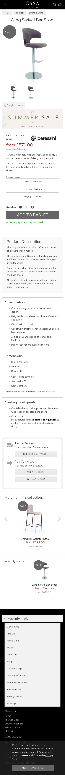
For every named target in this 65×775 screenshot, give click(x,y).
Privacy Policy (14, 689)
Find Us (11, 633)
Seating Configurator (43, 419)
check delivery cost (36, 454)
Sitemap (11, 703)
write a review (36, 478)
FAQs (10, 647)
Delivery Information (17, 675)
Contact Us (13, 626)
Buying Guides (14, 696)
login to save (15, 105)
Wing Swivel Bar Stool (44, 584)
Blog (9, 661)
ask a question (36, 472)
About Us (12, 654)
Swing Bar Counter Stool (32, 539)
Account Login (14, 668)
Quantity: (11, 207)
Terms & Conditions (17, 682)
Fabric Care (13, 640)
